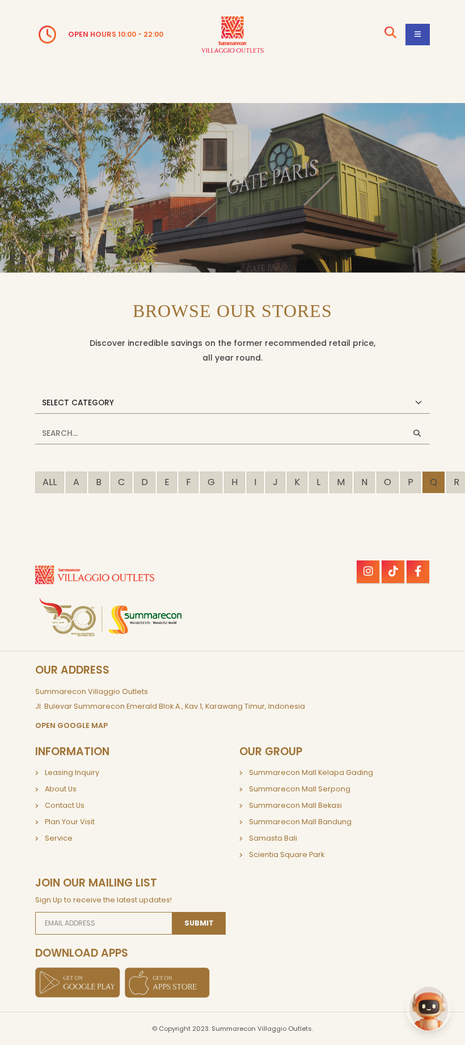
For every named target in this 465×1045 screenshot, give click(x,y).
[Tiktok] (393, 571)
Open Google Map (71, 725)
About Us (61, 789)
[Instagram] (368, 571)
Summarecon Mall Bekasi (295, 805)
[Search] (390, 34)
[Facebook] (418, 571)
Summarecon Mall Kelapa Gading (311, 772)
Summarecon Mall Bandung (300, 821)
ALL (50, 482)
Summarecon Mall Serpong (299, 789)
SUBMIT (199, 923)
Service (59, 838)
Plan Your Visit (70, 821)
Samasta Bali (273, 838)
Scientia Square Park (286, 854)
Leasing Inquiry (72, 772)
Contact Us (64, 805)
